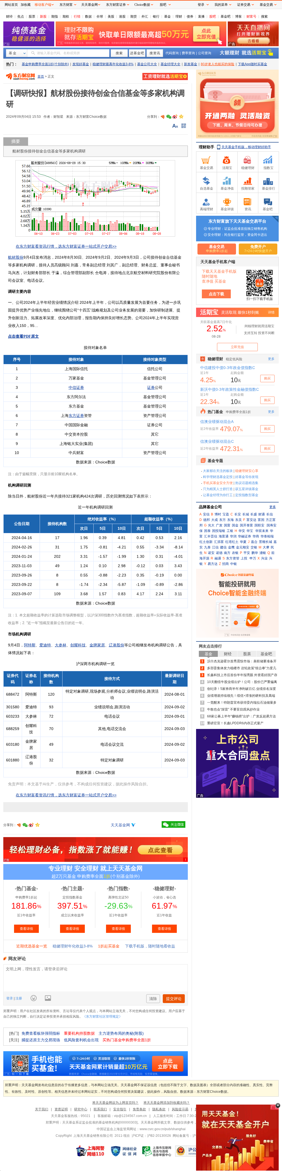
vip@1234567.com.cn (130, 1116)
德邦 (206, 520)
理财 (178, 16)
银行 (156, 16)
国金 (235, 525)
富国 (261, 520)
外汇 (145, 16)
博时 (218, 514)
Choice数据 (142, 5)
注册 (18, 998)
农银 (235, 553)
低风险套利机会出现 (81, 1040)
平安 (246, 553)
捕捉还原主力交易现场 (40, 1040)
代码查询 (172, 53)
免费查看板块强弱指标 (40, 1033)
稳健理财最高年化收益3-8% (113, 64)
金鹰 (231, 547)
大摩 (266, 547)
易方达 (213, 564)
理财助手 (206, 147)
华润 (233, 536)
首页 (40, 76)
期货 (133, 16)
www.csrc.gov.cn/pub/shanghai (163, 1129)
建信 (223, 547)
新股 (43, 16)
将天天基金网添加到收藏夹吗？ (166, 1103)
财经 (9, 16)
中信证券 (76, 387)
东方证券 (76, 415)
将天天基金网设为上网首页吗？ (115, 1103)
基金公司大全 (147, 64)
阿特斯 (30, 645)
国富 (227, 525)
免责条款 (139, 1109)
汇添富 (219, 542)
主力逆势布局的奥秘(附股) (121, 1033)
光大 (211, 525)
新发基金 (190, 64)
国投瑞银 (218, 531)
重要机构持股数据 (79, 1033)
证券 (151, 387)
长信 (269, 514)
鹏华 (254, 553)
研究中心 (80, 1109)
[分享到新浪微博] (174, 116)
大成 (214, 520)
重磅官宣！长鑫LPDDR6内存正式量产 (235, 723)
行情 (77, 16)
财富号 (251, 16)
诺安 (211, 553)
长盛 (253, 514)
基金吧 (226, 16)
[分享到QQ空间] (180, 116)
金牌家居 (97, 645)
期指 (54, 16)
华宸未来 (262, 531)
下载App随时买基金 (252, 64)
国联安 (259, 525)
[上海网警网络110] (90, 1151)
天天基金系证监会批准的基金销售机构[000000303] (99, 1122)
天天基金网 (120, 825)
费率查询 (188, 53)
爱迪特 (45, 645)
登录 (10, 998)
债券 (190, 16)
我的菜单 (221, 5)
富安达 (251, 520)
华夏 (243, 542)
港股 (122, 16)
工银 (230, 531)
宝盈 (226, 514)
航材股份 (15, 257)
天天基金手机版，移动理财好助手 (246, 147)
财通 (261, 514)
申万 (253, 558)
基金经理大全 (170, 64)
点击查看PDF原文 (23, 336)
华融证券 (244, 536)
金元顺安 (242, 547)
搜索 (264, 16)
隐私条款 (159, 1109)
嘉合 (254, 542)
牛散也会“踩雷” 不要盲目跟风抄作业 (233, 709)
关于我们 (41, 1109)
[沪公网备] (191, 1151)
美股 (111, 16)
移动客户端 (43, 5)
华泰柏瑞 (267, 536)
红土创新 (206, 542)
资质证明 (61, 1109)
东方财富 (66, 5)
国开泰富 (246, 525)
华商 (256, 536)
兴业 (264, 558)
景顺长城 (265, 542)
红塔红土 (231, 542)
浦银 (262, 553)
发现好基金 (80, 64)
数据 (88, 16)
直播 (201, 16)
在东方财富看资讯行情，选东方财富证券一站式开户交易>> (66, 246)
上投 (244, 558)
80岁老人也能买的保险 (217, 64)
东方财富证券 (116, 5)
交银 (254, 547)
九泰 (207, 547)
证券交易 (243, 5)
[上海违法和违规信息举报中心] (157, 1151)
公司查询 (204, 53)
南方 (227, 553)
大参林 (60, 645)
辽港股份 (116, 645)
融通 (218, 558)
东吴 (238, 520)
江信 (215, 547)
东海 (230, 520)
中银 (233, 564)
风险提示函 (180, 1109)
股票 (32, 16)
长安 (237, 514)
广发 (219, 525)
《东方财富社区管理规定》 (102, 1016)
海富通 (224, 536)
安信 (206, 514)
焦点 (20, 16)
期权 (66, 16)
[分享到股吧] (162, 116)
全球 (99, 16)
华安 (241, 531)
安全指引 (119, 1109)
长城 (245, 514)
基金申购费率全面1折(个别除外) (45, 64)
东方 (222, 520)
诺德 (219, 553)
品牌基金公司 (210, 507)
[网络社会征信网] (124, 1151)
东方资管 (232, 558)
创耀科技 (78, 645)
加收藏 (26, 5)
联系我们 (100, 1109)
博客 (238, 16)
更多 (272, 507)
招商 (225, 564)
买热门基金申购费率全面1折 (126, 1040)
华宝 (249, 531)
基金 (167, 16)
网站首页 (11, 5)
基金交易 (266, 5)
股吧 (212, 16)
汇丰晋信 (210, 536)
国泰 (207, 531)
